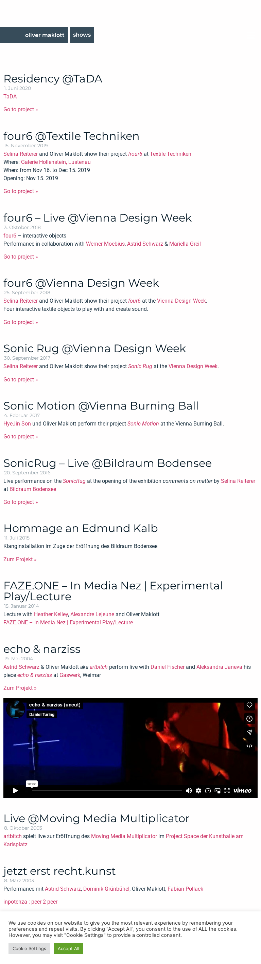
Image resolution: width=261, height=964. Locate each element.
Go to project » (20, 109)
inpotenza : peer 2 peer (30, 902)
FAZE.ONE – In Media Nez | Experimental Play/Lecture (68, 622)
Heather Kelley (51, 614)
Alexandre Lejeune (92, 614)
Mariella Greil (185, 244)
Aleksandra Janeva (219, 667)
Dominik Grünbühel (106, 889)
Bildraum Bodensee (33, 489)
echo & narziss (34, 675)
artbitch (99, 667)
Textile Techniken (170, 154)
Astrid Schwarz (145, 244)
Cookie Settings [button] (29, 948)
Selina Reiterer (20, 154)
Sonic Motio (141, 423)
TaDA (10, 96)
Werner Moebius (105, 244)
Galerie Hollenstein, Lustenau (56, 162)
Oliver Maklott (45, 35)
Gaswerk (69, 675)
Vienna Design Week (181, 301)
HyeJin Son (17, 423)
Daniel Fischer (168, 667)
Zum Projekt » (20, 559)
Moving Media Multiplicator (124, 836)
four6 (9, 235)
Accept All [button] (68, 948)
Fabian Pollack (185, 889)
